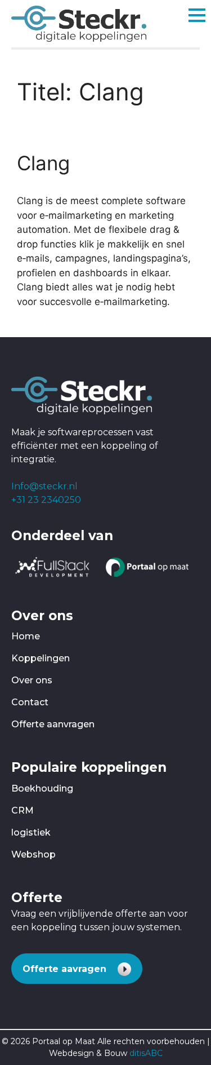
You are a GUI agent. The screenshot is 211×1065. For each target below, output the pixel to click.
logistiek (31, 832)
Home (25, 636)
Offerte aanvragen (53, 724)
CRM (22, 810)
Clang (43, 163)
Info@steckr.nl (44, 486)
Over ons (31, 680)
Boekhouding (42, 788)
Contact (29, 702)
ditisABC (146, 1053)
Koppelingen (40, 658)
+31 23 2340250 (46, 499)
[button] (76, 968)
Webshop (33, 854)
